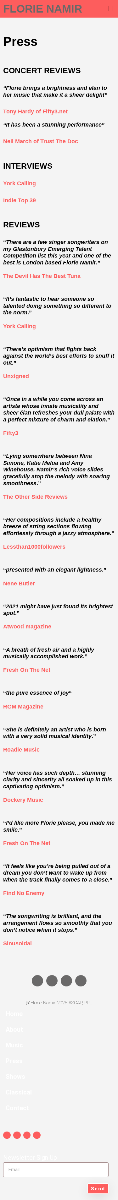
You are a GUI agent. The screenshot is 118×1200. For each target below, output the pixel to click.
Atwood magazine (27, 626)
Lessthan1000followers (34, 547)
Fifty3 (10, 433)
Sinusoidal (17, 943)
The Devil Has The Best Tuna (42, 276)
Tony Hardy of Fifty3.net (35, 111)
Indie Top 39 (20, 200)
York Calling (20, 183)
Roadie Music (21, 750)
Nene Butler (19, 583)
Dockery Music (23, 800)
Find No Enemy (23, 893)
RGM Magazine (23, 706)
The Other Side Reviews (35, 497)
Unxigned (16, 376)
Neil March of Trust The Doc (40, 141)
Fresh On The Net (26, 670)
